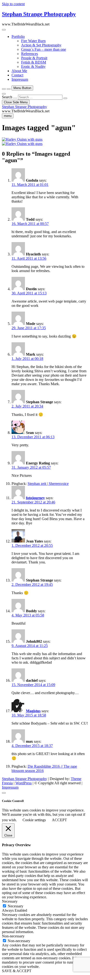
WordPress (23, 783)
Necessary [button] (10, 901)
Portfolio (18, 37)
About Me (19, 71)
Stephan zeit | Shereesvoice (48, 484)
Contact (17, 75)
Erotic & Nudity (33, 67)
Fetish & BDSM (33, 62)
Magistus (33, 711)
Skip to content (13, 4)
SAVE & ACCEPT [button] (16, 971)
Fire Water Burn (33, 41)
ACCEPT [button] (59, 820)
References (29, 54)
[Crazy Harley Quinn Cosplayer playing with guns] (22, 139)
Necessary (15, 906)
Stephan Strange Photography (39, 14)
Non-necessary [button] (13, 936)
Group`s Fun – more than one (43, 49)
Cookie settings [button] (34, 820)
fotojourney (35, 498)
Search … (9, 97)
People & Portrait (34, 58)
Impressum (20, 79)
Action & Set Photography (41, 45)
